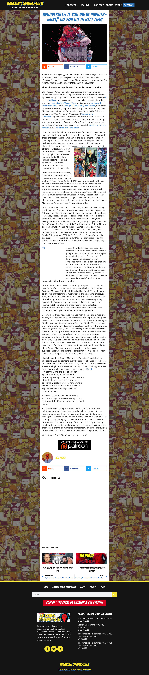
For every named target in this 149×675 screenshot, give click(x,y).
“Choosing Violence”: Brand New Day (95, 618)
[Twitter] (54, 649)
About (109, 5)
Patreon (128, 5)
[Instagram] (60, 649)
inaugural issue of (80, 105)
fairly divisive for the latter (66, 127)
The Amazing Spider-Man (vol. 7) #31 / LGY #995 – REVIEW (95, 644)
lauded (63, 103)
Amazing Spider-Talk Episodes (64, 587)
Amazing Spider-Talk (25, 3)
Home (46, 587)
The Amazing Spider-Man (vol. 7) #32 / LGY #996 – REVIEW (95, 635)
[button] (52, 66)
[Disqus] (74, 510)
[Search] (114, 594)
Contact (99, 5)
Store (118, 5)
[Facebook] (47, 649)
